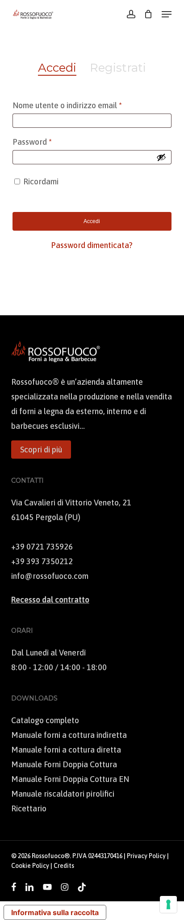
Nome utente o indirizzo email (83, 105)
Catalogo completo (45, 720)
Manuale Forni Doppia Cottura (64, 764)
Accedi (92, 221)
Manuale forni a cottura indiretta (69, 735)
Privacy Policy (146, 855)
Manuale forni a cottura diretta (66, 749)
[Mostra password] (161, 157)
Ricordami (41, 181)
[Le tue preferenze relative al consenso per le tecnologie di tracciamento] (168, 904)
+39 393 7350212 (42, 561)
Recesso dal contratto (50, 599)
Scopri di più (41, 449)
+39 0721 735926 (42, 546)
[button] (166, 14)
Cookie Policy (30, 865)
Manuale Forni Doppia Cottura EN (70, 779)
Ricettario (28, 808)
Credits (64, 865)
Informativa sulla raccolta (55, 912)
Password (48, 142)
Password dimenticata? (92, 245)
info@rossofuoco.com (49, 576)
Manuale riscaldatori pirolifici (62, 793)
